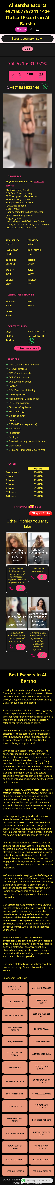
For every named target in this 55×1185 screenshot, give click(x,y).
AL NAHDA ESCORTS (15, 1081)
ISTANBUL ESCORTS (15, 1171)
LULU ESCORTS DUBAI (41, 1054)
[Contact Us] (37, 29)
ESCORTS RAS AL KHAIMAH (14, 1053)
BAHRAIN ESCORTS (41, 1159)
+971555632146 (24, 87)
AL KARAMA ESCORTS (41, 1093)
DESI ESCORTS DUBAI (41, 1120)
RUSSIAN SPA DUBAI (15, 1133)
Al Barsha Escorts (37, 331)
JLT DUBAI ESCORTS (41, 1041)
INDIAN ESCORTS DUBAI (14, 1119)
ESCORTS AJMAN (41, 1029)
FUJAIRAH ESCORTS (14, 1093)
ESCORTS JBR (15, 1067)
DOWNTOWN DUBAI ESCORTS (41, 1081)
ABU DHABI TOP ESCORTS (15, 1028)
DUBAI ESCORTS (15, 1106)
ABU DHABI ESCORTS (15, 1159)
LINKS (27, 49)
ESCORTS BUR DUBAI (15, 1001)
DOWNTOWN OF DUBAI (15, 1147)
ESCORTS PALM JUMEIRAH (42, 1067)
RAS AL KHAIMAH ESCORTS (41, 1147)
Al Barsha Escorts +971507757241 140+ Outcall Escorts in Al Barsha (27, 14)
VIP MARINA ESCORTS (14, 1015)
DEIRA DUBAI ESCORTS (41, 1001)
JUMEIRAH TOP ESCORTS (14, 987)
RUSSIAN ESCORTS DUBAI (41, 1133)
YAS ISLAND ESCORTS (41, 988)
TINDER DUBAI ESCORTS (41, 1106)
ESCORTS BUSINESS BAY (41, 1015)
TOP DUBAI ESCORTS (41, 1171)
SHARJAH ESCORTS (14, 1041)
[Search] (31, 29)
